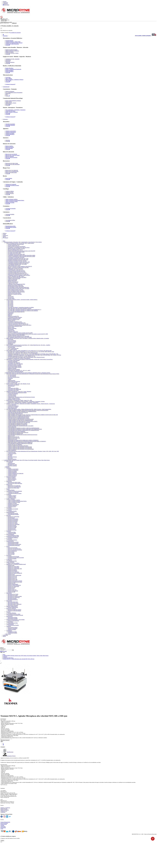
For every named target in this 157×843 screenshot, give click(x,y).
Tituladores (9, 626)
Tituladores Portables (12, 629)
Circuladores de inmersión (10, 208)
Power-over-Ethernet (12, 340)
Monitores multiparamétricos (12, 606)
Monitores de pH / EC (12, 589)
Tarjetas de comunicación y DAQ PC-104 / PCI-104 (18, 323)
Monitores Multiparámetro (13, 607)
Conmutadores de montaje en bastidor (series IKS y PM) (19, 261)
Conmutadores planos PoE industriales (15, 363)
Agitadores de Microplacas (10, 132)
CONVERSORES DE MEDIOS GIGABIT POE (17, 424)
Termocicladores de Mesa (13, 622)
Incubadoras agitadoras (12, 465)
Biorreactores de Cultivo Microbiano (12, 164)
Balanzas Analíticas (9, 146)
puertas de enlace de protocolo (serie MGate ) (16, 246)
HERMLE (7, 466)
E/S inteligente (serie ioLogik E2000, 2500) (16, 254)
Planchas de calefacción (11, 608)
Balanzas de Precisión (9, 147)
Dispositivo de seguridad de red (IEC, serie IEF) (17, 260)
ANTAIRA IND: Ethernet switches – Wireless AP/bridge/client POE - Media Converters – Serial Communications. (29, 409)
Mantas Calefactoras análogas (13, 563)
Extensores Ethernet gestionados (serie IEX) (16, 270)
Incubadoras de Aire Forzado (13, 556)
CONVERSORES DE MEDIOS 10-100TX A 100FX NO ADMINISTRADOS (23, 428)
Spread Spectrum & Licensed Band (15, 346)
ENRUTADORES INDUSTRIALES (15, 413)
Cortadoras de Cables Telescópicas (12, 43)
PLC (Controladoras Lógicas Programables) (13, 92)
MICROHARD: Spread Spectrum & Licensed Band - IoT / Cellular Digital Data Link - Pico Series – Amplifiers (28, 345)
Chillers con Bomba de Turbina (11, 201)
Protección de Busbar (12, 395)
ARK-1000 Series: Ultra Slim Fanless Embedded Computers (19, 308)
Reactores (8, 611)
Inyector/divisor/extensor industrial (14, 366)
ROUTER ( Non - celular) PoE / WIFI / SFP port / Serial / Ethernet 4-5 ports (23, 352)
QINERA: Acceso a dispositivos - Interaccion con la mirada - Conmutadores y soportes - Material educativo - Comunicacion (31, 403)
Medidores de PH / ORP (12, 579)
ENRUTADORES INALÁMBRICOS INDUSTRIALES (19, 415)
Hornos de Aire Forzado (12, 547)
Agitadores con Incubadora (10, 131)
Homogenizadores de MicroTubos (14, 544)
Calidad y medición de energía (14, 398)
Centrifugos (10, 462)
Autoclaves (7, 140)
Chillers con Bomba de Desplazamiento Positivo (14, 200)
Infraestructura (10, 312)
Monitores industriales (12, 328)
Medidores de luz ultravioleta (13, 572)
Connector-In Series (12, 452)
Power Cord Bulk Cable (12, 382)
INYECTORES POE (12, 426)
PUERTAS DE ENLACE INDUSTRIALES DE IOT (18, 417)
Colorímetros (9, 510)
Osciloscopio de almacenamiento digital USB (16, 322)
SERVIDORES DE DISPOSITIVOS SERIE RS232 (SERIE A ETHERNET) (23, 440)
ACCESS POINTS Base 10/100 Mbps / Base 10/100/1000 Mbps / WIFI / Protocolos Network (26, 357)
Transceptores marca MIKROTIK (14, 389)
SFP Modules (10, 343)
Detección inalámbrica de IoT (13, 319)
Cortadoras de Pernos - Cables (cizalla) (12, 41)
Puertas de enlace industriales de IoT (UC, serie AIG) (18, 274)
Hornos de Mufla (11, 553)
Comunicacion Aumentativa (13, 405)
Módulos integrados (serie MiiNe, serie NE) (16, 248)
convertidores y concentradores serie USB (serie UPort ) (19, 247)
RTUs (6, 94)
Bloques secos (9, 484)
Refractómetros (10, 616)
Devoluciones (3, 827)
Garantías (2, 825)
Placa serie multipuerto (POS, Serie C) (15, 249)
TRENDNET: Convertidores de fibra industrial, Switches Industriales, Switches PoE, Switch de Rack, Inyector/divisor (30, 359)
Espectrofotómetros (10, 534)
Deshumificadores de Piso (10, 226)
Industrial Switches (11, 342)
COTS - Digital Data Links (13, 348)
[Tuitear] (3, 744)
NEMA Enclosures (11, 380)
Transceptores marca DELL (13, 388)
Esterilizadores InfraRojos (13, 537)
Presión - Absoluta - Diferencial (11, 112)
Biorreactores (9, 481)
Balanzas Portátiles (9, 148)
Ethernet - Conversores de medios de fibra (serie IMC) (18, 267)
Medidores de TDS (11, 583)
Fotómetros (9, 531)
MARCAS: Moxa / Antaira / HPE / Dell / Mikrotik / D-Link (18, 383)
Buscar (14, 23)
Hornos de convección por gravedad (15, 549)
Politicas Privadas (3, 808)
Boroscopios (7, 61)
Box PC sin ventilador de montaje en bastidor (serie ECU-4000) (20, 332)
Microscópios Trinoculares (13, 605)
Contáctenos (5, 3)
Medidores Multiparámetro (13, 584)
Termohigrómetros (10, 624)
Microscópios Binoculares (13, 601)
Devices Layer (10, 296)
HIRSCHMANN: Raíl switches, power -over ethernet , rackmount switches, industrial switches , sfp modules (28, 338)
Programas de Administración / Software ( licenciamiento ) (19, 358)
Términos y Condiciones (5, 807)
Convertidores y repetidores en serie (15, 321)
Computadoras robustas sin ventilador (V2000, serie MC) (19, 275)
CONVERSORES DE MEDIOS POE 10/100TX (17, 423)
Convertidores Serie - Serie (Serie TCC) (15, 269)
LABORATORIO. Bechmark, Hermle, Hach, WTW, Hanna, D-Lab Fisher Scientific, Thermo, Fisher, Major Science (27, 460)
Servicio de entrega (4, 823)
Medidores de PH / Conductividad (14, 575)
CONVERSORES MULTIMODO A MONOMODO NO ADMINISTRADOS (23, 430)
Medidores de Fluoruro (12, 569)
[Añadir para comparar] (1, 741)
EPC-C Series (10, 301)
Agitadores (9, 467)
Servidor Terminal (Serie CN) (13, 245)
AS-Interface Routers (12, 394)
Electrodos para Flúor (12, 525)
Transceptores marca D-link (13, 390)
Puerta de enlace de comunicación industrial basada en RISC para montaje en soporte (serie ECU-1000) (28, 333)
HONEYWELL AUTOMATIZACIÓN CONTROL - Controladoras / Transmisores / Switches (26, 401)
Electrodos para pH (11, 528)
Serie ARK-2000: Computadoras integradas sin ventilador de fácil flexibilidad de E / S (24, 309)
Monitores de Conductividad (13, 586)
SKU (1, 720)
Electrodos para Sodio (12, 529)
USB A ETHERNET (12, 450)
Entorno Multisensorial (12, 408)
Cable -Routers (8, 80)
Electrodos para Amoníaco (13, 519)
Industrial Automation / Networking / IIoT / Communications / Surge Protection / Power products (23, 242)
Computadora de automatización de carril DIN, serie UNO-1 (19, 325)
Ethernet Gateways (11, 320)
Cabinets (9, 379)
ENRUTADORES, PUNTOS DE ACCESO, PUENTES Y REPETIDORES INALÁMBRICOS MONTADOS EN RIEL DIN (33, 414)
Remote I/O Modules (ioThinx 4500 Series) (16, 291)
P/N (1, 718)
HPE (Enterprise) (11, 385)
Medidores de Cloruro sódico (13, 566)
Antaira (9, 387)
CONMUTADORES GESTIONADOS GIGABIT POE (19, 422)
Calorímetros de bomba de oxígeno (12, 185)
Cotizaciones (5, 2)
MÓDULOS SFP (11, 435)
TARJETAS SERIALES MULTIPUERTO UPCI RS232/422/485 (21, 419)
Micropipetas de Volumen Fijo (14, 597)
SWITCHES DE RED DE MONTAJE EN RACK (18, 412)
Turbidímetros (9, 630)
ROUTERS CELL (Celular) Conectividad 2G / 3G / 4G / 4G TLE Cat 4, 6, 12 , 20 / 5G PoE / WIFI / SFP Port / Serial (31, 351)
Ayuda (1, 828)
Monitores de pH (11, 588)
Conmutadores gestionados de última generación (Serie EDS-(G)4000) (21, 255)
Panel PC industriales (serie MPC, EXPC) (16, 276)
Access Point (7, 77)
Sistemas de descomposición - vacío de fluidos (16, 619)
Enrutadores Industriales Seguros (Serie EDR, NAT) (18, 259)
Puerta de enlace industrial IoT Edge (15, 326)
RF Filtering (10, 454)
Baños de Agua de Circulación (11, 157)
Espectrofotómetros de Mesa (13, 535)
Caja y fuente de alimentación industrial (15, 371)
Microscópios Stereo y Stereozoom (14, 604)
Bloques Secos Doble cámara (11, 172)
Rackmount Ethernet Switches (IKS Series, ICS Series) (18, 288)
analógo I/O (10, 314)
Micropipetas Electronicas (13, 599)
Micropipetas (9, 593)
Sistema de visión (11, 330)
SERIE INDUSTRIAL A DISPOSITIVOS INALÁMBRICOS (20, 442)
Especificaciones (10, 752)
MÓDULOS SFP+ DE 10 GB (14, 438)
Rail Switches (10, 339)
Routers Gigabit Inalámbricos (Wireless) (13, 100)
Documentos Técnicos (11, 755)
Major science (8, 634)
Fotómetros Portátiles (12, 533)
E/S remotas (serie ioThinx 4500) (14, 253)
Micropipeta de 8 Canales (13, 595)
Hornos (8, 546)
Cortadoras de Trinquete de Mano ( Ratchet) (13, 42)
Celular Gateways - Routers (10, 102)
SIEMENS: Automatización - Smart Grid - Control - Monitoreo (19, 391)
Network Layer (11, 297)
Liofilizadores (9, 559)
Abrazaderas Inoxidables (10, 124)
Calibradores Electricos (9, 62)
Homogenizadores (11, 463)
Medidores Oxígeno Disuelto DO (14, 585)
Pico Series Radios (11, 347)
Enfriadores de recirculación (13, 504)
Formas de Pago (3, 824)
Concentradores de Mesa (10, 220)
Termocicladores (10, 621)
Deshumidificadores (10, 512)
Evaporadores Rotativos (12, 539)
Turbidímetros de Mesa (12, 631)
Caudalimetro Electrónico (10, 110)
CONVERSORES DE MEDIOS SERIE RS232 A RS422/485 (20, 443)
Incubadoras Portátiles (12, 558)
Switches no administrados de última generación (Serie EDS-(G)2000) (21, 256)
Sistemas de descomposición (13, 620)
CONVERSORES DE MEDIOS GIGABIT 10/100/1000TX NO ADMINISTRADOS (25, 429)
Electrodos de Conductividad (13, 516)
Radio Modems (8, 104)
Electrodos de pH (11, 517)
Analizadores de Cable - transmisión (12, 58)
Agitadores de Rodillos (9, 133)
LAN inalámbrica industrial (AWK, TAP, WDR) (17, 264)
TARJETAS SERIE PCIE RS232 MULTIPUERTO (18, 445)
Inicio (4, 240)
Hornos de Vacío (11, 554)
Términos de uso (3, 811)
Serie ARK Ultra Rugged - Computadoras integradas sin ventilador (21, 307)
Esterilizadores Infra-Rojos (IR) (13, 536)
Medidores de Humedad (12, 570)
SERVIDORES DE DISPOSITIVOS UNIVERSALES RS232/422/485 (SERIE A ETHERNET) (27, 441)
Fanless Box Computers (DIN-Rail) (15, 294)
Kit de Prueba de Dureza (12, 627)
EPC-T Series (10, 302)
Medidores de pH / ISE (12, 577)
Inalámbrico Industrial (12, 368)
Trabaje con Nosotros (4, 809)
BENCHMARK (10, 461)
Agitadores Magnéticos (9, 134)
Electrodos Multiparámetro (13, 518)
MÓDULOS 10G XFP (12, 439)
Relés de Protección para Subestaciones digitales (17, 392)
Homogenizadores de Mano (13, 542)
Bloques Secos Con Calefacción (11, 170)
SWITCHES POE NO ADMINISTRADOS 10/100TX (18, 418)
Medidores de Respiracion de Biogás (15, 580)
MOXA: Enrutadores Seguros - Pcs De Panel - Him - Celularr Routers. (20, 243)
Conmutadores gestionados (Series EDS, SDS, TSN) (18, 258)
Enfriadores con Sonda (9, 202)
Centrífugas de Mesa (9, 192)
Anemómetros (8, 60)
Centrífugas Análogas (9, 191)
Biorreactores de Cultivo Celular (11, 163)
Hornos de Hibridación (12, 550)
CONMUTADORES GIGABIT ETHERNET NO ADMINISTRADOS (22, 411)
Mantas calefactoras (10, 562)
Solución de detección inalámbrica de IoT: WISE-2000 (18, 336)
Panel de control (11, 327)
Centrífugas (9, 494)
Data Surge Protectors (12, 459)
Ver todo (7, 45)
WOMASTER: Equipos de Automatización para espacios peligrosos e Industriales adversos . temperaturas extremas (27, 372)
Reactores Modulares (12, 612)
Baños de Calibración (9, 156)
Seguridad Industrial (9, 40)
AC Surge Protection (12, 374)
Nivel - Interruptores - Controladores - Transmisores (15, 109)
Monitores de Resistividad (13, 590)
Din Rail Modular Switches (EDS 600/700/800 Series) (18, 287)
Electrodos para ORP (12, 527)
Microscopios (9, 600)
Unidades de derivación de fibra (14, 278)
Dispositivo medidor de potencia (14, 399)
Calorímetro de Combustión (10, 184)
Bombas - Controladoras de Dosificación (13, 69)
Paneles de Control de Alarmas (11, 49)
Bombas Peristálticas (9, 70)
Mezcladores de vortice (12, 464)
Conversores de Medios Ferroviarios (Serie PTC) (17, 273)
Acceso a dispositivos (12, 404)
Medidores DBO (11, 565)
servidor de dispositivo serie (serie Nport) (16, 244)
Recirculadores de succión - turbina (13, 614)
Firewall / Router (11, 298)
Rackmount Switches (12, 341)
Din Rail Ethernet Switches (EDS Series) (16, 286)
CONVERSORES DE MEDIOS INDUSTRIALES (18, 432)
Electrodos (9, 515)
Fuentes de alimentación (12, 279)
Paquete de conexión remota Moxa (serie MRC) (17, 277)
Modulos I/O (7, 93)
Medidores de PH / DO (12, 576)
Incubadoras (9, 555)
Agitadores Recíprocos (12, 475)
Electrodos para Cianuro (12, 522)
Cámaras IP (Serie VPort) (13, 283)
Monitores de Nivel (11, 587)
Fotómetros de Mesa (12, 532)
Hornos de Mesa (11, 552)
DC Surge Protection (12, 376)
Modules (9, 295)
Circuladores (9, 507)
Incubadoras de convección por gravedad (16, 557)
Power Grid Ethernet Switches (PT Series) (16, 290)
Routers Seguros (8, 101)
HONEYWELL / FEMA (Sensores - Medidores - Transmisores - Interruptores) (23, 402)
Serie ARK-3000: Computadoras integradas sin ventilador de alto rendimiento (23, 310)
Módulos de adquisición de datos (14, 318)
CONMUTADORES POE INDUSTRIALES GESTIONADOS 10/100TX (22, 421)
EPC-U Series (10, 306)
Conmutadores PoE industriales (14, 362)
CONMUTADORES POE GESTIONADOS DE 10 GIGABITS (20, 425)
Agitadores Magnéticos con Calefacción (15, 473)
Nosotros (4, 1)
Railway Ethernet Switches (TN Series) (15, 289)
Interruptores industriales (12, 361)
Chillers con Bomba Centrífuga (11, 199)
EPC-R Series (10, 305)
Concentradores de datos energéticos (15, 317)
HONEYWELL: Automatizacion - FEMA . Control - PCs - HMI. (19, 400)
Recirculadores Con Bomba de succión (15, 615)
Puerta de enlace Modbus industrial (14, 367)
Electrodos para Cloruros (12, 523)
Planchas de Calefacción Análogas (14, 609)
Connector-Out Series (12, 453)
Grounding (10, 455)
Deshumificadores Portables (10, 227)
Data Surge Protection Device (13, 377)
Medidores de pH (11, 574)
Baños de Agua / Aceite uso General (12, 155)
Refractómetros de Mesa (12, 617)
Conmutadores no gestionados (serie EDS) (16, 257)
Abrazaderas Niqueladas (10, 125)
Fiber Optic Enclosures (12, 456)
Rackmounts (10, 378)
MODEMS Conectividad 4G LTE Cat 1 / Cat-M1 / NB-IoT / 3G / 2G (21, 356)
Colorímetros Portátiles (9, 214)
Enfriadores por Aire (12, 506)
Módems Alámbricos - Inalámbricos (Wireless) (14, 79)
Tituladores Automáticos (12, 628)
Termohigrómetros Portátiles (13, 625)
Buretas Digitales (8, 178)
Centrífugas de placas (9, 193)
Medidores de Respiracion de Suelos (15, 581)
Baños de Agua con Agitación (11, 154)
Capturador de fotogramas (13, 331)
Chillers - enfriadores (11, 498)
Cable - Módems (8, 78)
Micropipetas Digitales (12, 598)
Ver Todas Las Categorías (10, 84)
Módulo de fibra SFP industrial (14, 369)
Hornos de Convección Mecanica (14, 548)
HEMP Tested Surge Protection (14, 381)
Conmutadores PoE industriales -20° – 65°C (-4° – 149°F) (19, 370)
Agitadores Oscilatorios (12, 474)
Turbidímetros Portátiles (12, 632)
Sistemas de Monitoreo (9, 91)
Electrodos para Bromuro (13, 521)
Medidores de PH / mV (12, 578)
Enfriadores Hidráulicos (12, 505)
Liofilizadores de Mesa (12, 560)
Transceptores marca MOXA (13, 384)
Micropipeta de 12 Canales (13, 594)
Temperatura (7, 113)
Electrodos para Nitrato (12, 526)
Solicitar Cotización (5, 740)
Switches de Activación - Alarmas (11, 53)
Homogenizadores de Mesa (13, 543)
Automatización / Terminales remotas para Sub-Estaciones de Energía (21, 397)
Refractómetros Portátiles (13, 618)
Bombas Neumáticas (9, 71)
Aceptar (2, 840)
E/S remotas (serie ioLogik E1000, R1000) (16, 252)
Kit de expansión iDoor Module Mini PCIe (16, 311)
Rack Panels (10, 457)
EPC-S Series (10, 300)
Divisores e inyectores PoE (13, 281)
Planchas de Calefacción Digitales (14, 610)
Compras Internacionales (5, 822)
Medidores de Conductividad (13, 567)
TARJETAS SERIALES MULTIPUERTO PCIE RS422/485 (20, 446)
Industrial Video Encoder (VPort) (14, 292)
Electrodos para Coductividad (13, 524)
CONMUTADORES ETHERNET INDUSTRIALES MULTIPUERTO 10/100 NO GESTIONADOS (28, 410)
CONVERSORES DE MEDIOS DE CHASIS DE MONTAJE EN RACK (22, 434)
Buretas (8, 488)
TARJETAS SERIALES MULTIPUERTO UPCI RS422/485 (20, 448)
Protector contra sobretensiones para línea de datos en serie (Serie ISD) (21, 250)
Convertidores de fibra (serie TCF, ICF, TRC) (17, 271)
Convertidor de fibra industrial (14, 360)
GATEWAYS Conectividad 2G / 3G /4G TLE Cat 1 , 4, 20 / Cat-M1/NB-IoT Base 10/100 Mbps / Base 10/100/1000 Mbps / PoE (33, 353)
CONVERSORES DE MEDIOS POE (15, 433)
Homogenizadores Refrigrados (14, 545)
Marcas (4, 636)
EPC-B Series (10, 304)
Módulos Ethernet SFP (12, 280)
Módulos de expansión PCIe (13, 316)
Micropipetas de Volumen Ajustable (15, 596)
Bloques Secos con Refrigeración (11, 171)
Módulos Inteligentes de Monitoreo (12, 50)
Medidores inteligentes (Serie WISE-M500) (16, 335)
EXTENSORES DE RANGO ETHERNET (16, 431)
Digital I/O (10, 315)
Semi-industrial (11, 329)
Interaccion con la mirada (13, 407)
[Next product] (0, 661)
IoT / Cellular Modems (12, 349)
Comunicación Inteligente (13, 393)
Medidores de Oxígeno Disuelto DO (15, 573)
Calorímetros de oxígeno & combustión (14, 491)
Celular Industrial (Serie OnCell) (14, 265)
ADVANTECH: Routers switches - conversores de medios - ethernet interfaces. (22, 299)
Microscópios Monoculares (13, 603)
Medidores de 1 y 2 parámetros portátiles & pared (16, 564)
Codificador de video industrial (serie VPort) (16, 284)
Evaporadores (9, 538)
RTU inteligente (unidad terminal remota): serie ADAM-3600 (20, 337)
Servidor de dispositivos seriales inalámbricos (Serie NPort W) (20, 266)
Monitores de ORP (11, 591)
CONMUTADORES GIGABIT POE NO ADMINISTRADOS (20, 420)
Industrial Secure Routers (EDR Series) (15, 285)
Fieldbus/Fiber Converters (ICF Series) (15, 268)
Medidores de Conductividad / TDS (15, 568)
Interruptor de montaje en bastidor (14, 364)
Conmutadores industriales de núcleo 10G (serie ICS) (18, 263)
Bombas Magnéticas (9, 68)
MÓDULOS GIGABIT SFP (13, 436)
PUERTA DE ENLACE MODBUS (15, 444)
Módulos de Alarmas (9, 51)
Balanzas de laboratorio (11, 476)
